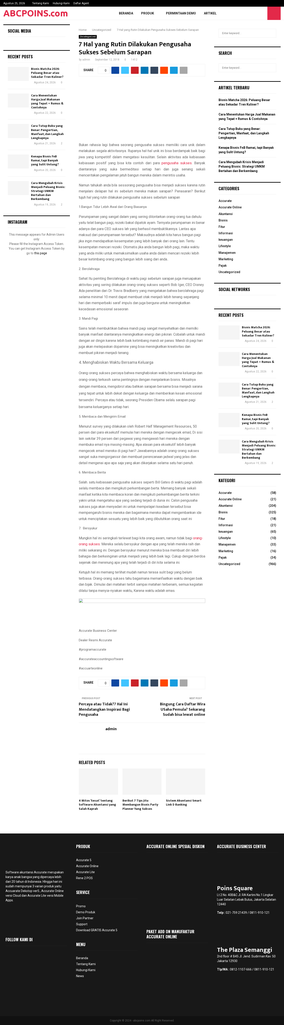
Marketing (226, 259)
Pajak (223, 265)
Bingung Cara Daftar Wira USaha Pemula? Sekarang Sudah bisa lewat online (182, 709)
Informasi (226, 233)
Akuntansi (226, 214)
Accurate (225, 201)
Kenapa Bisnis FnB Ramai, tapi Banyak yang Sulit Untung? (45, 160)
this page (40, 253)
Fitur (222, 227)
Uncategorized (88, 36)
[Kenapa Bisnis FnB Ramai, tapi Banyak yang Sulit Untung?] (18, 161)
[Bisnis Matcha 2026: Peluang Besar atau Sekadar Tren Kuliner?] (18, 74)
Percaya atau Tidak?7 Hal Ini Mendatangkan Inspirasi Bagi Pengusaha (104, 709)
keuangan (226, 239)
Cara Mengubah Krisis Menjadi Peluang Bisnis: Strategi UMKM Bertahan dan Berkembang (48, 191)
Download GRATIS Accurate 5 (96, 930)
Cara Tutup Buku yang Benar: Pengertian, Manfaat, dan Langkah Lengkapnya (47, 132)
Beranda (126, 13)
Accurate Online (230, 207)
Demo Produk (85, 912)
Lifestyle (225, 246)
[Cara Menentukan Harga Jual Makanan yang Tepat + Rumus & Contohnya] (18, 101)
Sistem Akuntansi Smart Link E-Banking (183, 802)
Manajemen (227, 252)
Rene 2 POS (84, 878)
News (80, 976)
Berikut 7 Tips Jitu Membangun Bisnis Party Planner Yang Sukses (140, 804)
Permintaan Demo (181, 13)
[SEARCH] (271, 33)
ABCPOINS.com (35, 13)
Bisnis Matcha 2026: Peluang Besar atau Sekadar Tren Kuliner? (47, 72)
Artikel (210, 13)
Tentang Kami (40, 3)
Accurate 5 (83, 860)
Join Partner (84, 918)
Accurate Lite (85, 872)
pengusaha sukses (176, 163)
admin (86, 59)
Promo (81, 906)
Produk (147, 13)
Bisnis (223, 220)
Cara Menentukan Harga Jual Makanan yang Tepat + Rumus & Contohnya (47, 101)
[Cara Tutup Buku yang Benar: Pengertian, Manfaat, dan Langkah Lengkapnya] (18, 131)
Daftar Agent (81, 3)
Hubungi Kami (61, 3)
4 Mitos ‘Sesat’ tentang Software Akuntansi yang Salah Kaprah (97, 804)
